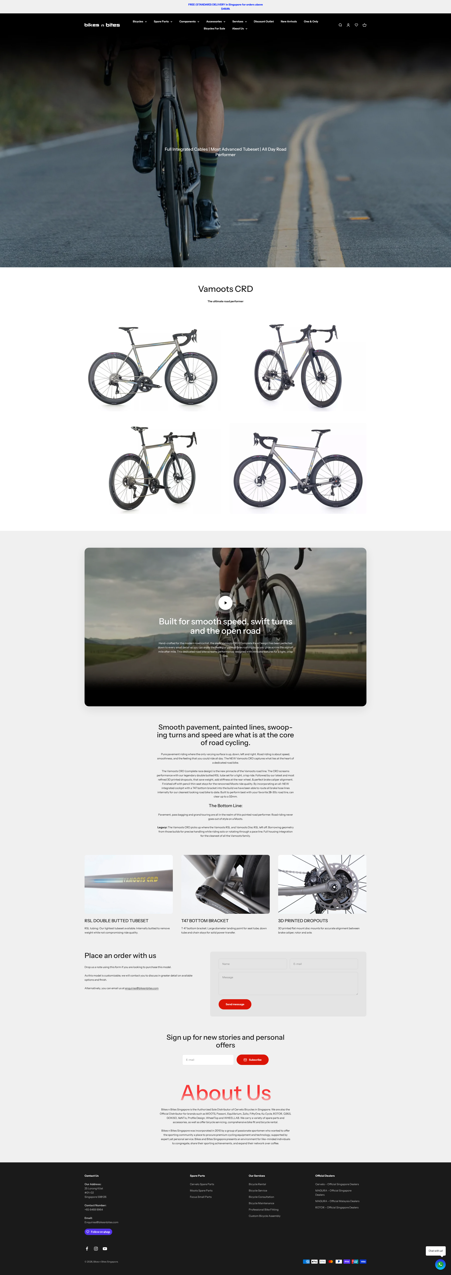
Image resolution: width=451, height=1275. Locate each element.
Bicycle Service (258, 1190)
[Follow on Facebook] (87, 1248)
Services (237, 21)
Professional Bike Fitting (264, 1209)
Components (187, 21)
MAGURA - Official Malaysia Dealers (337, 1201)
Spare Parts (161, 21)
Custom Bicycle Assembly (264, 1216)
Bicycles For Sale (214, 28)
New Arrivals (289, 21)
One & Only (311, 21)
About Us (238, 28)
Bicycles (138, 21)
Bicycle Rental (257, 1184)
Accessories (214, 21)
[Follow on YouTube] (105, 1248)
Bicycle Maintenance (261, 1203)
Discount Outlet (264, 21)
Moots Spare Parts (201, 1190)
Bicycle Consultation (261, 1197)
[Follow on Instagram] (96, 1248)
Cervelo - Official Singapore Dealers (337, 1184)
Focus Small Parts (201, 1197)
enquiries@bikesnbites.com (142, 988)
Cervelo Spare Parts (202, 1184)
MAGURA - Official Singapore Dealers (333, 1192)
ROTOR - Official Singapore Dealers (337, 1207)
